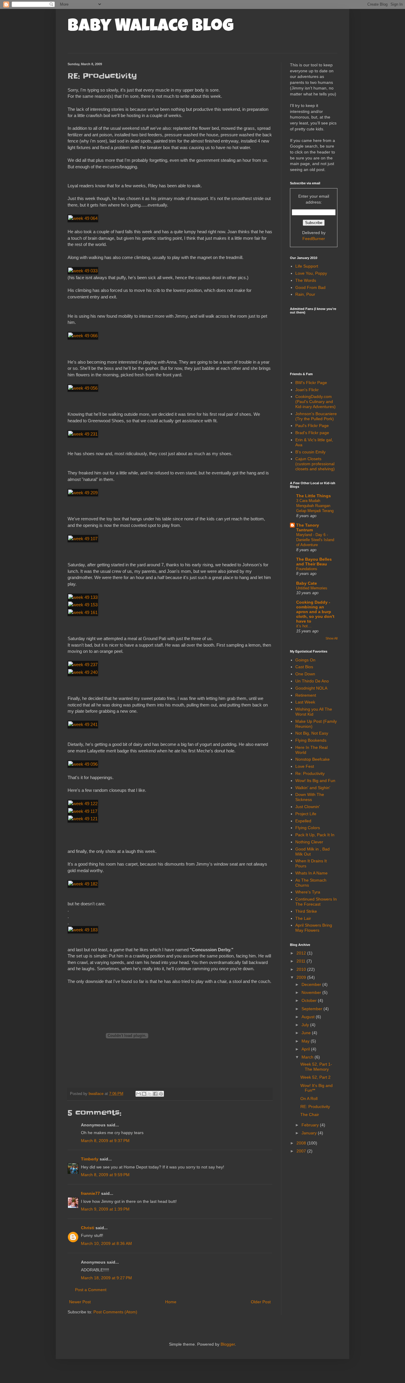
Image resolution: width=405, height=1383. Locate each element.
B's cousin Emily (310, 452)
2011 (301, 961)
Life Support (306, 266)
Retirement (305, 695)
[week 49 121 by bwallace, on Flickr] (83, 818)
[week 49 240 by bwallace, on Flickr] (83, 672)
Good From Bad (310, 287)
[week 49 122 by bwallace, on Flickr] (83, 803)
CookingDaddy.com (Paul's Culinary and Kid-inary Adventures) (315, 401)
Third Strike (306, 911)
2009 (301, 977)
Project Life (305, 813)
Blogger (228, 1344)
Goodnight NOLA (311, 688)
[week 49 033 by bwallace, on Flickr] (83, 270)
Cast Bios (304, 666)
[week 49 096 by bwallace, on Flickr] (83, 764)
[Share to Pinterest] (161, 1094)
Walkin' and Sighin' (312, 787)
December (312, 984)
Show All (331, 638)
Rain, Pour (305, 294)
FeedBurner (313, 238)
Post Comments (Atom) (115, 1312)
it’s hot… (304, 626)
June (307, 1032)
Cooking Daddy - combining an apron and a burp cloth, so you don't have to (315, 611)
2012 (301, 953)
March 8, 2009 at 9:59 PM (105, 1174)
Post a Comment (90, 1289)
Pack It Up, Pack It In (314, 834)
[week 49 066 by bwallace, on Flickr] (83, 335)
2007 (301, 1151)
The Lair (303, 918)
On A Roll (309, 1098)
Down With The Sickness (309, 797)
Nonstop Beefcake (312, 759)
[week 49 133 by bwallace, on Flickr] (83, 597)
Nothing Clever (309, 842)
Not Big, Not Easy (311, 733)
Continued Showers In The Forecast (316, 901)
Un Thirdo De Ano (312, 681)
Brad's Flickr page (312, 432)
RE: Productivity (315, 1106)
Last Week (305, 702)
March (308, 1057)
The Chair (309, 1114)
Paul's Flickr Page (312, 425)
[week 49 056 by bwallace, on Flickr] (83, 388)
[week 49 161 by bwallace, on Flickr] (83, 612)
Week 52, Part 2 (315, 1077)
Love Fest (304, 766)
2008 (301, 1143)
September (312, 1008)
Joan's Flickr (307, 389)
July (306, 1024)
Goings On (305, 660)
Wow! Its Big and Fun (315, 780)
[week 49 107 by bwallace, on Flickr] (83, 538)
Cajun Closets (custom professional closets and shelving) (315, 463)
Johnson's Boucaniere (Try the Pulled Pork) (316, 416)
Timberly (89, 1159)
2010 (301, 969)
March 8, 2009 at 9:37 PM (105, 1140)
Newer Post (80, 1301)
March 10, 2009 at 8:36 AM (106, 1243)
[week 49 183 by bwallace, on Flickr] (83, 929)
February (311, 1125)
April (306, 1049)
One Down (305, 673)
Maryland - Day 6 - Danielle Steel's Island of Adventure (315, 540)
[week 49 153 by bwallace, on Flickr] (83, 604)
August (309, 1016)
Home (170, 1301)
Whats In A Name (311, 873)
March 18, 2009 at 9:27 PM (106, 1277)
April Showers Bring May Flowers (313, 928)
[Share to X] (150, 1094)
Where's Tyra (307, 892)
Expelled (303, 820)
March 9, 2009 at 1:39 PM (105, 1209)
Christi (87, 1227)
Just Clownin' (307, 806)
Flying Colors (307, 827)
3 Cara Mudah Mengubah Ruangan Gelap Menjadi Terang (315, 505)
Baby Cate (306, 583)
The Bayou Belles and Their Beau (314, 561)
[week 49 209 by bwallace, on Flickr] (83, 492)
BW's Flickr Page (311, 382)
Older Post (261, 1301)
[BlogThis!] (144, 1094)
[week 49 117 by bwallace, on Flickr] (83, 811)
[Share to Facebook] (155, 1094)
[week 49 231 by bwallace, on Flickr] (83, 434)
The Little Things (313, 495)
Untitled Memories (311, 588)
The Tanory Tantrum (307, 527)
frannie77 (90, 1193)
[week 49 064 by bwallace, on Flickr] (83, 218)
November (312, 992)
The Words (305, 280)
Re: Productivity (310, 773)
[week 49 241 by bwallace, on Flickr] (83, 724)
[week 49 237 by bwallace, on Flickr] (83, 664)
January (310, 1133)
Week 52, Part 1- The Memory (316, 1067)
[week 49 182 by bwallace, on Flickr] (83, 883)
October (310, 1000)
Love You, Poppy (311, 273)
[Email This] (138, 1094)
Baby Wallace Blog (151, 27)
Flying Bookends (310, 740)
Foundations (306, 569)
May (306, 1041)
